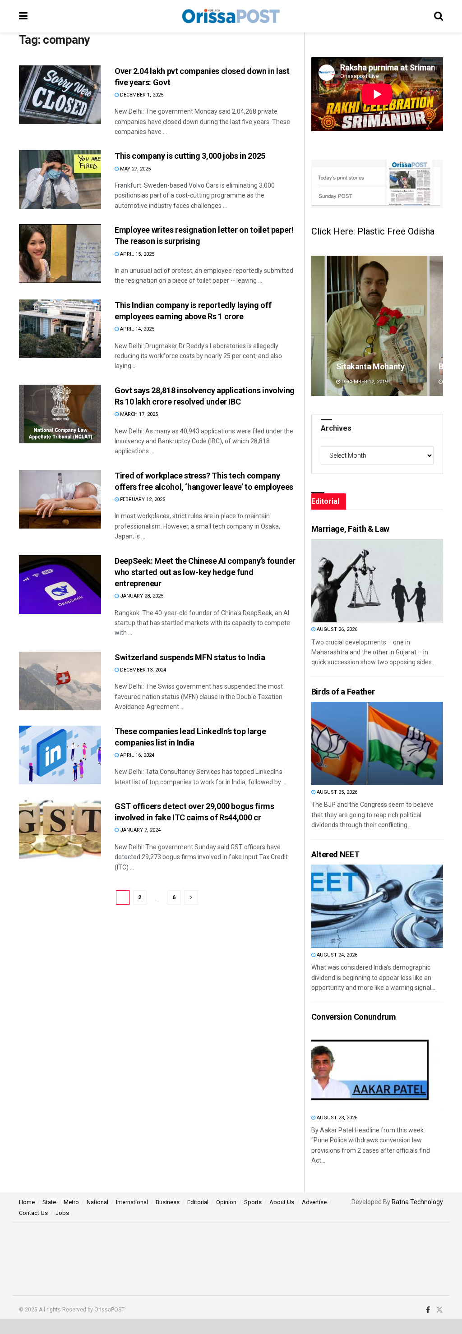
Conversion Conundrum (353, 1016)
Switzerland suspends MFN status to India (190, 657)
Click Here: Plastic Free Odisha (372, 231)
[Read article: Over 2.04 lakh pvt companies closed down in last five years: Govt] (60, 94)
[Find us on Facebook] (428, 1310)
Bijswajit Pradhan (367, 366)
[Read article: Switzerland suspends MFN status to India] (60, 681)
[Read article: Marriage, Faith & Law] (359, 580)
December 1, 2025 (141, 95)
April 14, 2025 (136, 329)
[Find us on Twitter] (439, 1310)
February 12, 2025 (142, 499)
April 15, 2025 (136, 254)
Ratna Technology (417, 1201)
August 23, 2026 (336, 1118)
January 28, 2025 (141, 596)
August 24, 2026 (336, 955)
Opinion (226, 1202)
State (49, 1202)
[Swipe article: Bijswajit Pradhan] (377, 326)
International (132, 1202)
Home (27, 1202)
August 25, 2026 (336, 792)
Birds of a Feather (343, 691)
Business (168, 1202)
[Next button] (436, 326)
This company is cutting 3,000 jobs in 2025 (190, 156)
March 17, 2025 (138, 414)
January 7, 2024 (140, 830)
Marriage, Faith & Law (350, 529)
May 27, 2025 (135, 169)
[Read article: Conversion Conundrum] (359, 1069)
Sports (253, 1202)
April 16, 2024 (136, 755)
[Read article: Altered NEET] (359, 906)
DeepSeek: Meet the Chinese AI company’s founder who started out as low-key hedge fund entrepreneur (205, 572)
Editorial (197, 1202)
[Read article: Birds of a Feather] (359, 743)
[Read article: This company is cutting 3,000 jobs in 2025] (60, 179)
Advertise (314, 1202)
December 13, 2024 (142, 670)
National (97, 1202)
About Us (281, 1202)
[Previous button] (318, 326)
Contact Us (33, 1213)
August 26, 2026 (336, 629)
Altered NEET (335, 854)
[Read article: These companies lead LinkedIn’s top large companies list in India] (60, 755)
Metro (71, 1202)
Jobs (62, 1213)
